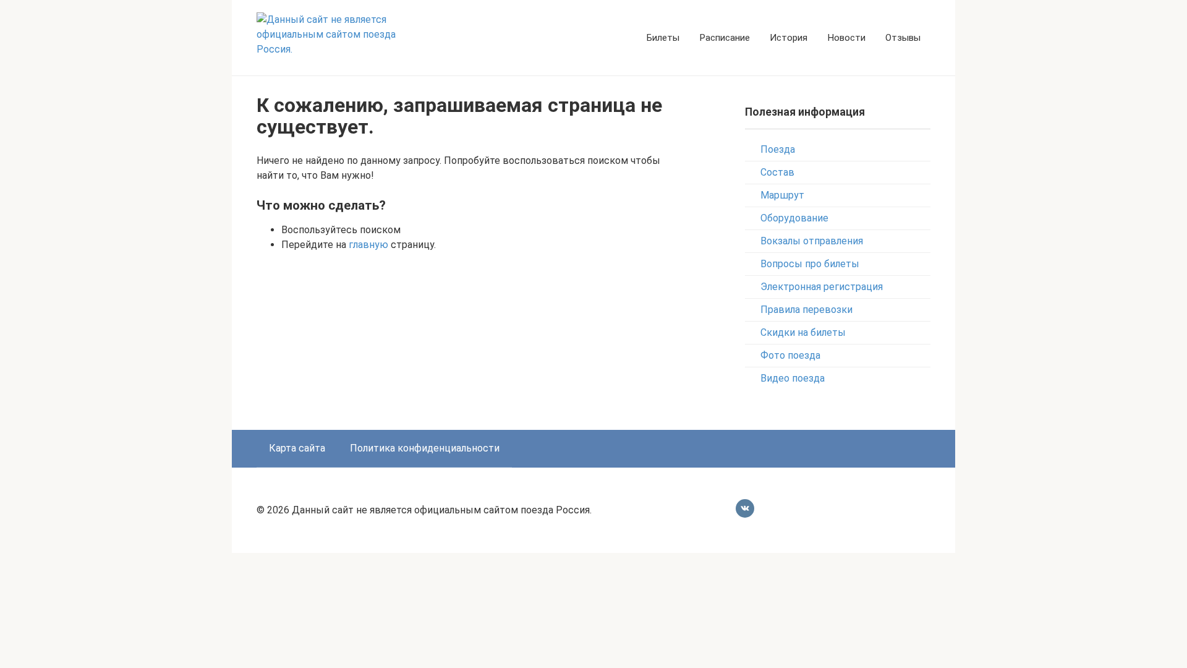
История (788, 37)
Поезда (777, 149)
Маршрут (782, 195)
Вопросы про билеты (809, 264)
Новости (846, 37)
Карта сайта (297, 448)
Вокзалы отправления (811, 241)
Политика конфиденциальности (425, 448)
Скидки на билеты (803, 332)
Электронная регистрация (821, 287)
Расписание (724, 37)
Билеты (663, 37)
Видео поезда (792, 378)
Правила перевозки (806, 309)
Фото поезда (790, 355)
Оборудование (794, 218)
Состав (777, 172)
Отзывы (903, 37)
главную (368, 244)
